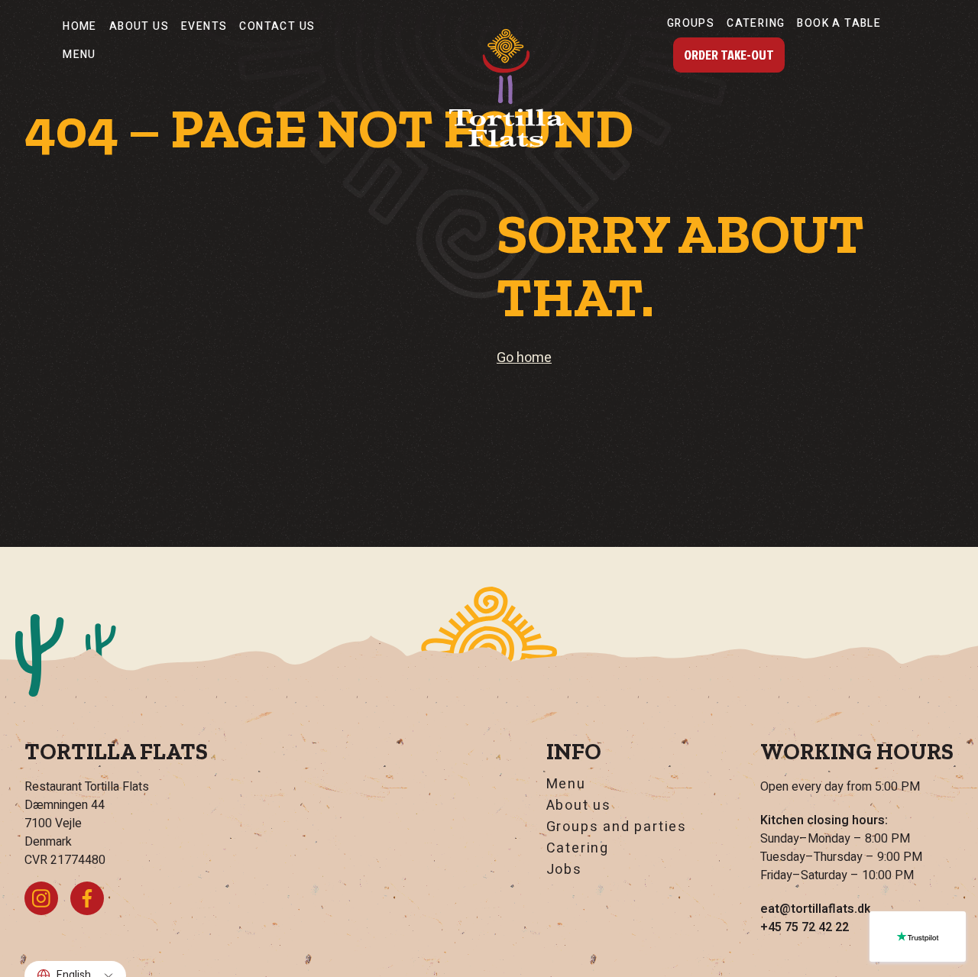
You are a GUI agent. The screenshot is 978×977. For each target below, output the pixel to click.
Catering (756, 23)
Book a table (839, 23)
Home (80, 26)
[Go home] (506, 88)
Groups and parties (616, 827)
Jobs (564, 870)
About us (139, 26)
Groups (690, 23)
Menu (79, 55)
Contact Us (277, 26)
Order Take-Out (729, 54)
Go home (524, 358)
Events (204, 26)
